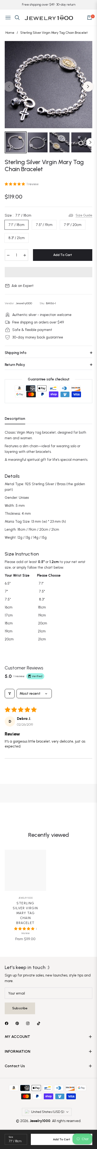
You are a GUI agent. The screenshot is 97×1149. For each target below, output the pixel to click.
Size (11, 1136)
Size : (18, 215)
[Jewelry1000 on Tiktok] (40, 1023)
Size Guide (84, 215)
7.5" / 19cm (44, 225)
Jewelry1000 (25, 897)
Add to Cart (61, 1139)
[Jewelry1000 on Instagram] (29, 1023)
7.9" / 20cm (72, 225)
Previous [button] (9, 86)
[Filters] (10, 693)
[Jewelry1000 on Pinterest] (18, 1023)
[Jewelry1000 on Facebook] (8, 1023)
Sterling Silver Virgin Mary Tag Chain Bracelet (25, 913)
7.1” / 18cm (16, 225)
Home (9, 33)
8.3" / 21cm (16, 238)
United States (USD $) (47, 1112)
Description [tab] (15, 418)
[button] (15, 184)
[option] (48, 84)
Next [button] (88, 86)
